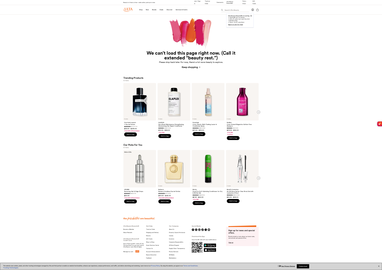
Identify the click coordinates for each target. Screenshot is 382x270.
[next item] (258, 112)
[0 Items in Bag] (257, 10)
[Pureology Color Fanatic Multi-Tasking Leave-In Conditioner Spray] (208, 107)
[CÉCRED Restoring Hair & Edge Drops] (139, 174)
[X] (251, 16)
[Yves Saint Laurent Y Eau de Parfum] (139, 107)
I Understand (303, 266)
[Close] (379, 266)
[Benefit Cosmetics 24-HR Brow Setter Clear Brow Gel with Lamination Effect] (242, 174)
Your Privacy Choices (288, 266)
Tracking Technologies (10, 267)
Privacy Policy (155, 265)
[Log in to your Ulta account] (252, 10)
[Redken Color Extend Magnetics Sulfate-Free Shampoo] (242, 109)
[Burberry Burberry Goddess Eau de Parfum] (174, 174)
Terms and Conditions (190, 265)
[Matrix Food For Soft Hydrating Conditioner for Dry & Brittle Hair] (208, 175)
